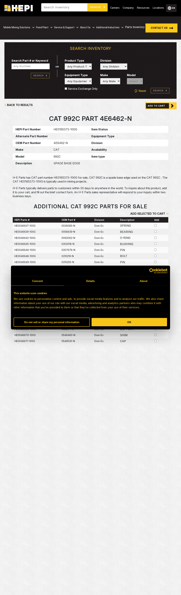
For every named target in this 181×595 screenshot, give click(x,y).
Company (128, 7)
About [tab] (143, 280)
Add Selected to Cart (147, 213)
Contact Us (159, 27)
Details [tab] (90, 280)
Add (156, 219)
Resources (143, 7)
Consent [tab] (37, 280)
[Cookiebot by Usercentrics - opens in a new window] (151, 271)
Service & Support (64, 27)
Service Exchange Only (82, 88)
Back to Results (20, 105)
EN (173, 8)
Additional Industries (107, 27)
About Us (85, 27)
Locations (158, 7)
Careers (114, 7)
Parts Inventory (135, 27)
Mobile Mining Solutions (17, 27)
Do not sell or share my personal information (51, 321)
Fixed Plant (42, 27)
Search (95, 7)
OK (129, 321)
